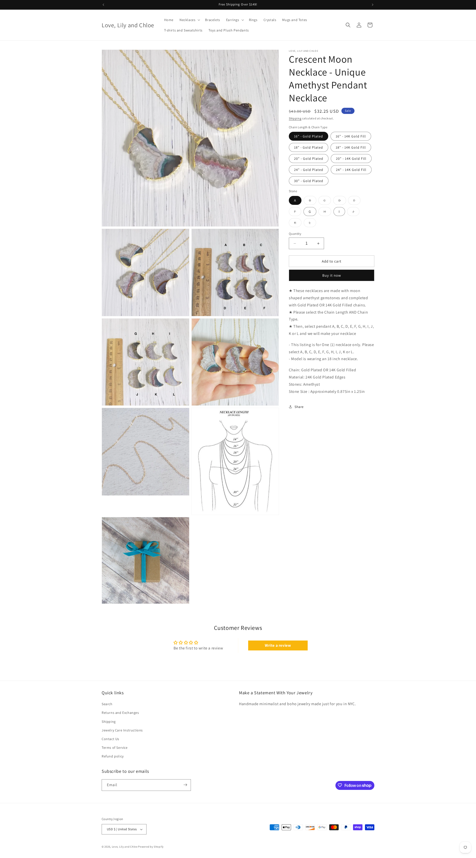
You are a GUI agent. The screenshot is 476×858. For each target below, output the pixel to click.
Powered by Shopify (151, 846)
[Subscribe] (185, 785)
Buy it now (331, 275)
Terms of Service (115, 747)
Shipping (295, 118)
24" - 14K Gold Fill (351, 169)
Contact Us (110, 739)
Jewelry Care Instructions (122, 730)
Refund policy (113, 756)
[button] (189, 20)
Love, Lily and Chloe (125, 846)
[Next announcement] (372, 4)
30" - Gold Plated (308, 181)
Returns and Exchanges (120, 713)
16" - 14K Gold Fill (351, 136)
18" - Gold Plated (308, 147)
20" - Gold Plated (308, 158)
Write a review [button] (278, 645)
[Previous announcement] (103, 4)
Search (107, 704)
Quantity (295, 234)
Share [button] (299, 406)
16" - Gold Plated (308, 136)
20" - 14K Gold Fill (351, 158)
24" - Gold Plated (308, 169)
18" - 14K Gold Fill (351, 147)
